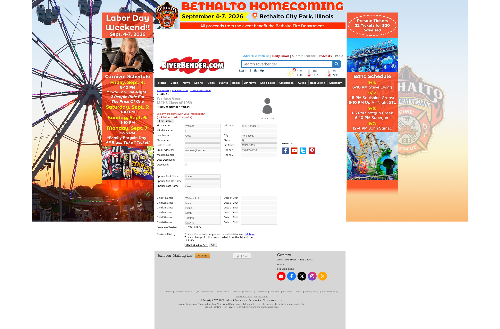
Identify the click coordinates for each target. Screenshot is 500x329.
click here (249, 234)
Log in (243, 70)
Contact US (262, 291)
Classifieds (286, 83)
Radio (339, 56)
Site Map (275, 291)
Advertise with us (256, 56)
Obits (211, 83)
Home (162, 83)
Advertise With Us (184, 291)
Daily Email (280, 56)
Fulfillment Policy (330, 291)
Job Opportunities (204, 291)
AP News (250, 83)
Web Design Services (243, 291)
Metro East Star (244, 296)
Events (223, 83)
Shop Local (267, 83)
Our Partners (223, 291)
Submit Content (304, 56)
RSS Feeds (287, 291)
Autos (302, 83)
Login (237, 256)
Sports (198, 83)
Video (174, 83)
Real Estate (317, 83)
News (186, 83)
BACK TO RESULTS (180, 90)
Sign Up (259, 70)
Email (245, 256)
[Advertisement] (310, 203)
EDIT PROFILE (163, 90)
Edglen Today (261, 296)
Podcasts (325, 56)
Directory (335, 83)
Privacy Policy (311, 291)
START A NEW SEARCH (200, 90)
